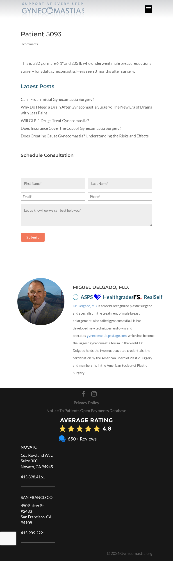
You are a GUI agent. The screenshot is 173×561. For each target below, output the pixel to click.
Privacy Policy (86, 402)
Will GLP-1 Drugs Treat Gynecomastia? (55, 120)
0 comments (29, 44)
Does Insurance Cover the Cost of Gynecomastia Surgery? (71, 128)
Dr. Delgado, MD (85, 306)
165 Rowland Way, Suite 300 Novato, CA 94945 (37, 461)
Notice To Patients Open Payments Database (86, 410)
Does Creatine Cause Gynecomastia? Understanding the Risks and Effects (85, 135)
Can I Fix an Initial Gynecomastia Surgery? (57, 99)
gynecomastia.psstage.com (107, 336)
